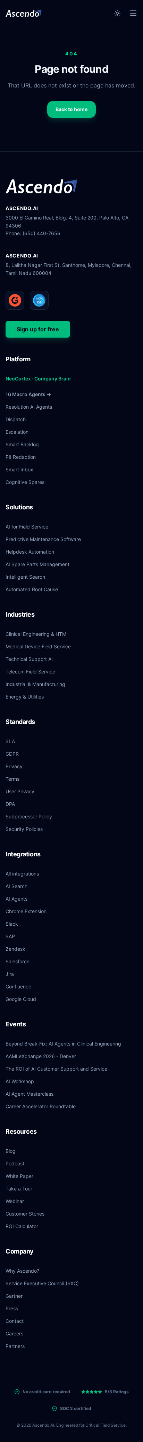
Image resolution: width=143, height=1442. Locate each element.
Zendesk (15, 949)
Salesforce (18, 961)
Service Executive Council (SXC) (42, 1283)
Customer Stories (25, 1214)
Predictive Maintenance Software (43, 539)
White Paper (19, 1176)
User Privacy (20, 791)
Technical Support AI (29, 659)
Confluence (18, 986)
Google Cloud (21, 999)
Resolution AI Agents (29, 407)
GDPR (12, 754)
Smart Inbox (19, 469)
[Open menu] (133, 13)
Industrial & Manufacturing (35, 684)
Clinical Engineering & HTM (36, 634)
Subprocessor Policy (29, 816)
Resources (21, 1131)
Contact (15, 1321)
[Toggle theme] (117, 13)
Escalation (17, 432)
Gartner (14, 1296)
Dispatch (16, 419)
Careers (14, 1333)
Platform (18, 359)
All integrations (22, 874)
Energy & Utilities (25, 697)
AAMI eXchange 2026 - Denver (41, 1056)
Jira (10, 974)
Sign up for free (38, 329)
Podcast (15, 1163)
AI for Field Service (27, 527)
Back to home (71, 109)
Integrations (23, 854)
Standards (20, 721)
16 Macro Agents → (28, 394)
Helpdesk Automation (30, 552)
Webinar (15, 1201)
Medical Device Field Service (38, 646)
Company (20, 1251)
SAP (10, 936)
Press (12, 1308)
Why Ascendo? (22, 1271)
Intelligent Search (25, 577)
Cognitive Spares (25, 482)
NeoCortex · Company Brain (38, 378)
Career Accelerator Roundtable (41, 1106)
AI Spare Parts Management (37, 564)
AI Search (16, 886)
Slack (12, 924)
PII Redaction (21, 457)
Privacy (14, 766)
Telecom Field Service (30, 671)
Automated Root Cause (32, 589)
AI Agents (16, 899)
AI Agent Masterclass (29, 1094)
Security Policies (24, 829)
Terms (12, 779)
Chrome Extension (26, 911)
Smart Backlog (22, 444)
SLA (10, 741)
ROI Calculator (22, 1226)
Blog (11, 1151)
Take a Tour (19, 1189)
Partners (15, 1346)
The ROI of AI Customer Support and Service (56, 1069)
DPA (10, 804)
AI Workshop (20, 1081)
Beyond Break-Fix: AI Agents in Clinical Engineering (63, 1044)
